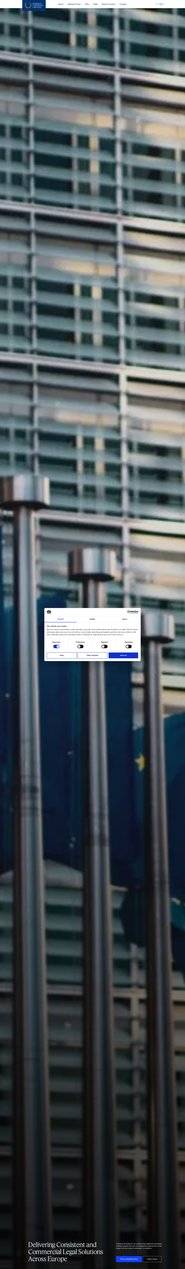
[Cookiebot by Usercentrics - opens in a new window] (129, 612)
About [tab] (124, 619)
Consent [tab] (60, 619)
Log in (161, 4)
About (60, 4)
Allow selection (92, 655)
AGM (95, 4)
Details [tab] (92, 619)
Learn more (152, 1259)
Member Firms (74, 4)
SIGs (87, 4)
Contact (123, 4)
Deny (62, 655)
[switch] (80, 646)
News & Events (108, 4)
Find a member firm (129, 1259)
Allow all (123, 655)
